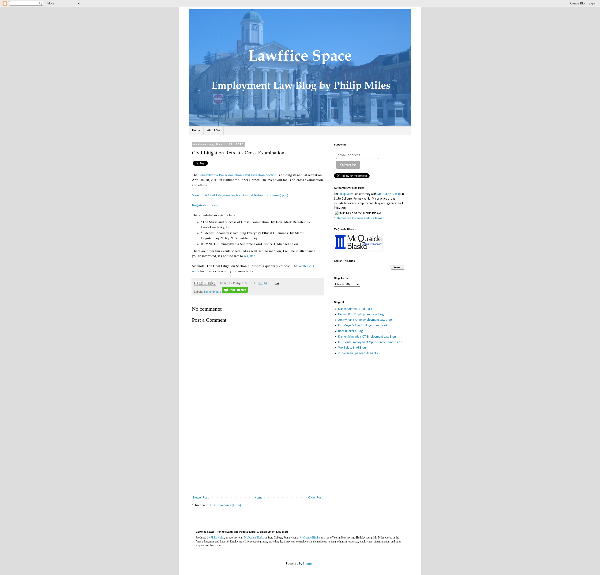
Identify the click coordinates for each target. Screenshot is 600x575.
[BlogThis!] (200, 283)
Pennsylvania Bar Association (220, 175)
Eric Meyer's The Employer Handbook (362, 325)
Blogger (308, 563)
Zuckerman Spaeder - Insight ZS (359, 353)
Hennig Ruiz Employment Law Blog (361, 314)
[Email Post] (276, 283)
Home (196, 130)
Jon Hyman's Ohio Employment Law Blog (365, 320)
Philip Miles (346, 194)
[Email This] (196, 283)
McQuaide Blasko (389, 194)
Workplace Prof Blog (352, 347)
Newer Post (201, 497)
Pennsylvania (212, 291)
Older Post (315, 497)
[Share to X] (204, 283)
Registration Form (205, 205)
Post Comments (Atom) (225, 505)
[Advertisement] (258, 459)
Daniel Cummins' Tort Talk (355, 309)
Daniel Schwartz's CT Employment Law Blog (367, 336)
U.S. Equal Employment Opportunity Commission (370, 342)
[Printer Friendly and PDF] (235, 291)
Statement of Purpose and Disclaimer (359, 218)
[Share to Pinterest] (213, 283)
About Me (213, 130)
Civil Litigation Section (260, 175)
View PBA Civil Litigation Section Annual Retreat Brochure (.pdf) (240, 195)
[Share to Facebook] (209, 283)
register (249, 256)
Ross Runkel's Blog (350, 331)
